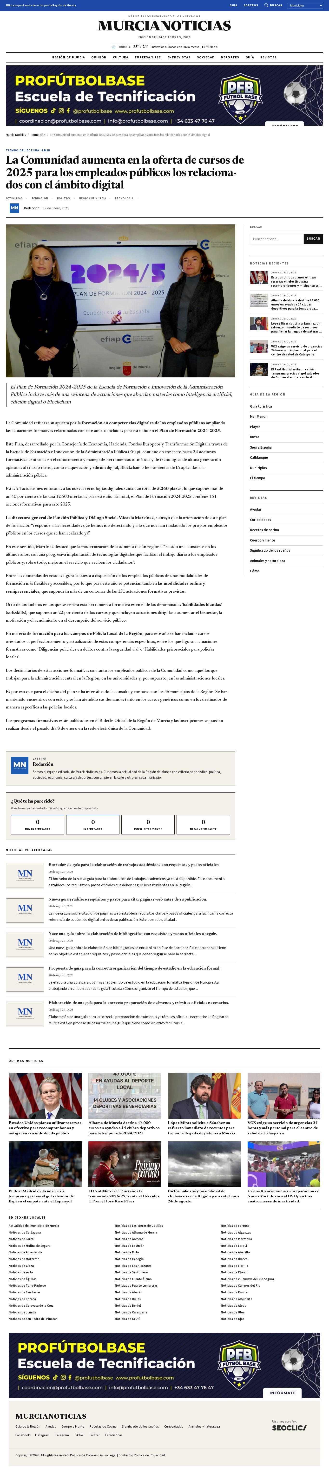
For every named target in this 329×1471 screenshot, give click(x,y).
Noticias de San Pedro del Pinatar (33, 1319)
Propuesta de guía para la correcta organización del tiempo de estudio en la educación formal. (134, 969)
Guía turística (261, 406)
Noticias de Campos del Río (240, 1286)
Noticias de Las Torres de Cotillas (139, 1226)
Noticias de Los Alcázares (133, 1266)
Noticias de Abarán (128, 1292)
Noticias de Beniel (128, 1306)
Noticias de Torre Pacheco (27, 1286)
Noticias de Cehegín (129, 1259)
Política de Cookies (84, 1455)
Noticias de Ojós (232, 1319)
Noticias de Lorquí (234, 1246)
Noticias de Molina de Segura (29, 1246)
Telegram (62, 1435)
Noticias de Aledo (233, 1306)
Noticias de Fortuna (235, 1226)
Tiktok (79, 1435)
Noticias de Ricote (234, 1292)
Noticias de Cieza (21, 1266)
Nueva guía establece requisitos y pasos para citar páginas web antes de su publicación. (128, 900)
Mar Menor (258, 416)
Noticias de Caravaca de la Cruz (31, 1306)
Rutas (254, 437)
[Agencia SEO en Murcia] (289, 1425)
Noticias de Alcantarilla (25, 1252)
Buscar (276, 5)
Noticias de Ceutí (127, 1319)
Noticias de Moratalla (236, 1239)
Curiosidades (260, 519)
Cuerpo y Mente (72, 1426)
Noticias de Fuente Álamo (133, 1279)
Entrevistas (179, 57)
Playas (255, 427)
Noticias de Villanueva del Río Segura (247, 1279)
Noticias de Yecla (21, 1272)
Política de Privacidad (149, 1455)
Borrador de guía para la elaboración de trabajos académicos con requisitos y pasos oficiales (134, 865)
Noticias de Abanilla (235, 1252)
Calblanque (259, 457)
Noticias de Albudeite (236, 1299)
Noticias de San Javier (24, 1292)
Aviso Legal (108, 1455)
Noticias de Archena (129, 1239)
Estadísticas (114, 1435)
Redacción (31, 208)
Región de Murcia (68, 57)
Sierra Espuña (261, 447)
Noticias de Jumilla (22, 1312)
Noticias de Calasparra (131, 1312)
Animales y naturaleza (267, 560)
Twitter (94, 1435)
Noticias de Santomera (131, 1272)
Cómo (254, 571)
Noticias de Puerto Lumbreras (136, 1286)
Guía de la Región (27, 1426)
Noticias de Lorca (21, 1239)
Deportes (230, 57)
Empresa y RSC (148, 57)
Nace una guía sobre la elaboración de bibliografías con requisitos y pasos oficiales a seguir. (133, 934)
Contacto (125, 1455)
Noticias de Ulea (232, 1312)
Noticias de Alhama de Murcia (136, 1232)
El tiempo (257, 478)
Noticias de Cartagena (25, 1232)
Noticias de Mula (127, 1252)
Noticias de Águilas (22, 1279)
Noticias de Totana (22, 1299)
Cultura (121, 57)
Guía (233, 5)
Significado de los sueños (270, 550)
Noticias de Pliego (234, 1272)
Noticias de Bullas (128, 1299)
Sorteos (251, 5)
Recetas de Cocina (103, 1426)
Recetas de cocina (264, 530)
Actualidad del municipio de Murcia (34, 1226)
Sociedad (206, 57)
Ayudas (256, 509)
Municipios (258, 468)
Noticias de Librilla (234, 1266)
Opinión (98, 57)
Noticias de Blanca (234, 1259)
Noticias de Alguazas (236, 1232)
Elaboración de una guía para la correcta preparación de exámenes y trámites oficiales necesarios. (139, 1003)
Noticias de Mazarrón (24, 1259)
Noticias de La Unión (129, 1246)
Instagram (42, 1435)
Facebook (22, 1435)
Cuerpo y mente (262, 540)
